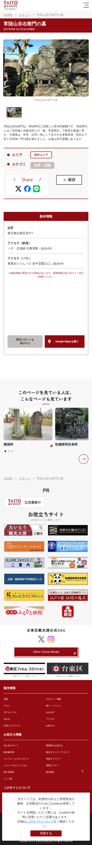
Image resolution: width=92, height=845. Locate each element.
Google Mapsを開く (67, 341)
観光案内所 (9, 752)
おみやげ (50, 712)
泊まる (7, 719)
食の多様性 (9, 772)
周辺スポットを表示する (25, 341)
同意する (46, 833)
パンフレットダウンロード (16, 759)
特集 (6, 699)
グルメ (7, 705)
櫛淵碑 (8, 444)
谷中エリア (41, 154)
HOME (8, 14)
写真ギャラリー (53, 759)
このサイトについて (40, 821)
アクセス (50, 719)
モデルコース (10, 712)
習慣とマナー (52, 765)
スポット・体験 (53, 699)
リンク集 (8, 779)
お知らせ (50, 725)
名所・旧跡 (42, 165)
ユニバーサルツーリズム (15, 765)
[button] (83, 459)
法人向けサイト (11, 745)
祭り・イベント (53, 705)
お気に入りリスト (12, 725)
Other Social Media (46, 651)
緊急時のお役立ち (54, 745)
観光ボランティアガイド (58, 752)
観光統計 (50, 772)
